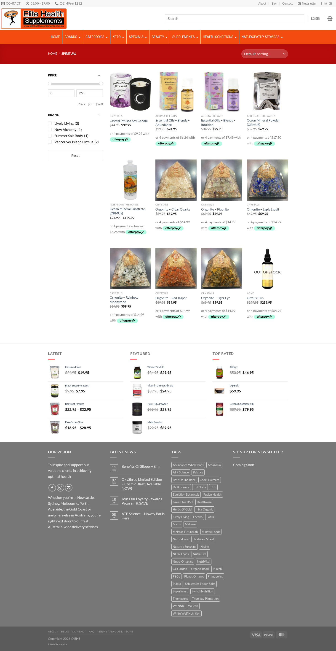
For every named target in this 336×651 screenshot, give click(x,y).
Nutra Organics (183, 561)
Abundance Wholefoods (188, 465)
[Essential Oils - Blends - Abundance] (176, 91)
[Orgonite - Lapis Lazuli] (267, 180)
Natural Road (181, 539)
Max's (177, 524)
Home (52, 53)
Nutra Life (199, 554)
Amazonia (214, 465)
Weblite (54, 644)
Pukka (177, 584)
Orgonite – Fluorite (215, 209)
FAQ (92, 631)
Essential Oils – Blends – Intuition (218, 122)
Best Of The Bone (184, 480)
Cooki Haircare (209, 480)
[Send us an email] (330, 3)
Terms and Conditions (115, 631)
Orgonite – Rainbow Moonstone (124, 299)
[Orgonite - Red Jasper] (176, 268)
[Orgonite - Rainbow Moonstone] (130, 268)
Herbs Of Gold (182, 509)
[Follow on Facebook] (321, 3)
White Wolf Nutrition (186, 613)
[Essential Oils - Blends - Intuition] (221, 91)
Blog (274, 3)
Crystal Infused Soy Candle (129, 121)
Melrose (190, 524)
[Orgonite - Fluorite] (221, 180)
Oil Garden (180, 569)
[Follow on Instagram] (326, 3)
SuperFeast (180, 591)
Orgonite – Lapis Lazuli (263, 209)
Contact (287, 3)
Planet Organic (194, 576)
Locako (198, 517)
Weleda (193, 606)
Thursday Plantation (205, 598)
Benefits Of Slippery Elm (141, 466)
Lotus (210, 517)
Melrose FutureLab (185, 532)
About (262, 3)
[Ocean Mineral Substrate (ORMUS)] (130, 180)
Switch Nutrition (202, 591)
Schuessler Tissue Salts (200, 584)
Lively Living (181, 517)
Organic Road (200, 569)
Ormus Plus (255, 298)
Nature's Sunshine (184, 546)
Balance (198, 472)
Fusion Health (212, 494)
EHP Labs (200, 487)
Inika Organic (204, 509)
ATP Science (181, 472)
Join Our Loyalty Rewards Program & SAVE (142, 501)
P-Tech (217, 569)
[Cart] (330, 19)
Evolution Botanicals (186, 494)
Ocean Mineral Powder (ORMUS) (263, 122)
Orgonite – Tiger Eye (215, 298)
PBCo (176, 576)
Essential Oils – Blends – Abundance (172, 122)
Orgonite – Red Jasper (171, 298)
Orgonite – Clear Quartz (172, 209)
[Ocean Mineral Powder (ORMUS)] (267, 91)
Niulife (204, 546)
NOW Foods (181, 554)
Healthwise (204, 502)
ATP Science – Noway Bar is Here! (143, 515)
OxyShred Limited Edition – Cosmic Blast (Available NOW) (142, 483)
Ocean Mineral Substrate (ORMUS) (127, 211)
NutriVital (203, 561)
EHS (213, 487)
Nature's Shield (204, 539)
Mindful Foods (211, 532)
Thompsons (180, 598)
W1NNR (178, 606)
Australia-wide (59, 526)
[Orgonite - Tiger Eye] (221, 268)
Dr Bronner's (181, 487)
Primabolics (215, 576)
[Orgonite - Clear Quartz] (176, 180)
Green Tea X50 (183, 502)
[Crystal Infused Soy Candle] (130, 91)
